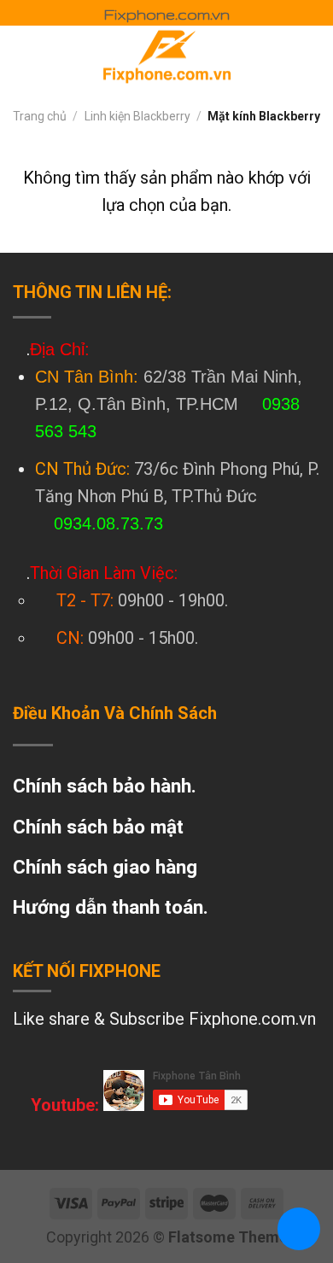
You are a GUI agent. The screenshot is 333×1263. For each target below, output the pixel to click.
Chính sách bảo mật (98, 827)
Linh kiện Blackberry (137, 116)
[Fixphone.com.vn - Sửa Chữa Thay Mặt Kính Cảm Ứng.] (166, 55)
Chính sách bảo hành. (104, 786)
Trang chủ (40, 116)
